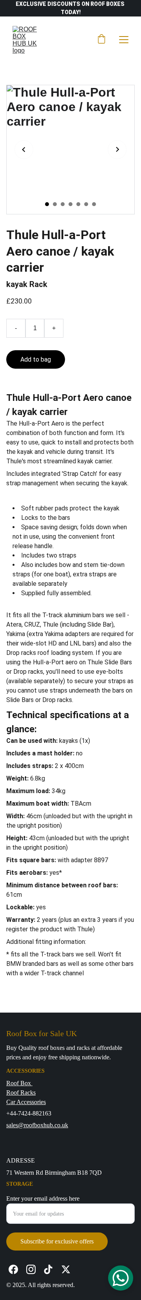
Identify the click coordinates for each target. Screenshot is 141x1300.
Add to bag (35, 359)
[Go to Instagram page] (31, 1269)
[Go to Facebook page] (13, 1269)
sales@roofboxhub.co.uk (37, 1125)
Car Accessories (26, 1102)
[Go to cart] (101, 40)
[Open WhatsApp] (120, 1278)
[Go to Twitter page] (65, 1269)
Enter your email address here (43, 1198)
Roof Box (19, 1083)
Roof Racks (21, 1092)
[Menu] (123, 39)
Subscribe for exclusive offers (57, 1241)
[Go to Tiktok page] (48, 1269)
